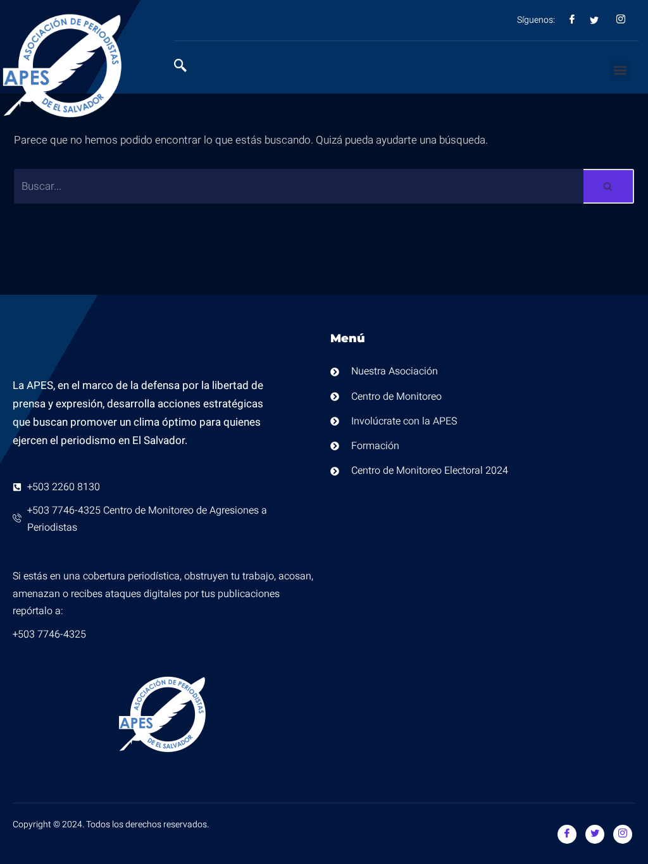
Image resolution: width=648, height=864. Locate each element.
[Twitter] (594, 834)
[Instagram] (622, 834)
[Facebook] (567, 834)
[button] (619, 70)
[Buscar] (608, 186)
